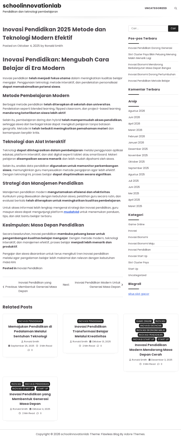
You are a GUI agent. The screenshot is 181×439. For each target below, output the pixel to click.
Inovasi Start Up (137, 256)
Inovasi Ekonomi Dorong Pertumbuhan (152, 74)
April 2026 (134, 123)
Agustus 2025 (136, 174)
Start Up (133, 269)
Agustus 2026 (136, 111)
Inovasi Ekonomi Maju (141, 243)
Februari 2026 (136, 136)
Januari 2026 (136, 142)
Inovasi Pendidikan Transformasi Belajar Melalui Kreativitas (90, 331)
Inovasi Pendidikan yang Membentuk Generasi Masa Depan (30, 399)
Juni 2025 (134, 187)
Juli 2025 (133, 181)
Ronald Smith (54, 46)
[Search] (175, 8)
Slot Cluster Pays (138, 262)
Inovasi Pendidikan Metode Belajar (149, 81)
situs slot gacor (138, 294)
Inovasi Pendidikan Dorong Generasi (150, 48)
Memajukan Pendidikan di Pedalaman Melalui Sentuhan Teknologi (30, 331)
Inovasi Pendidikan (29, 268)
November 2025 (138, 155)
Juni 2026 (134, 117)
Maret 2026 (135, 130)
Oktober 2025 (136, 161)
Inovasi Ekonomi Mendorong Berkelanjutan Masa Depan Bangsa (149, 66)
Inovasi (132, 231)
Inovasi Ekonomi (138, 237)
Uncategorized (156, 8)
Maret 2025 (135, 206)
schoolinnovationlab (32, 6)
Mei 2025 (133, 193)
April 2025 (134, 200)
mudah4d (71, 212)
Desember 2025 (138, 149)
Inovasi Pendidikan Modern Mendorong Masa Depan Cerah (150, 350)
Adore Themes (134, 434)
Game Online (136, 224)
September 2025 (138, 168)
